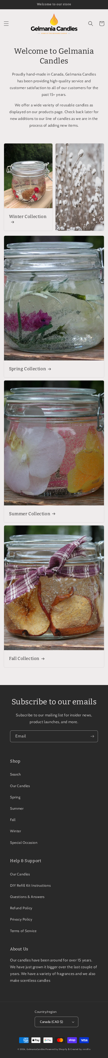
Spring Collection (27, 368)
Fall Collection (24, 658)
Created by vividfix (80, 1049)
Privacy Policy (21, 919)
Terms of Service (23, 931)
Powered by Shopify (56, 1049)
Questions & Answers (27, 896)
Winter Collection (27, 216)
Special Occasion (24, 842)
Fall (12, 819)
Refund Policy (21, 908)
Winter (15, 831)
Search (15, 774)
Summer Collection (29, 513)
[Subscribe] (92, 736)
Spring (15, 797)
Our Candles (20, 786)
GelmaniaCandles (36, 1049)
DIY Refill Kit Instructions (30, 885)
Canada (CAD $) (51, 1022)
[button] (6, 23)
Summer (17, 808)
